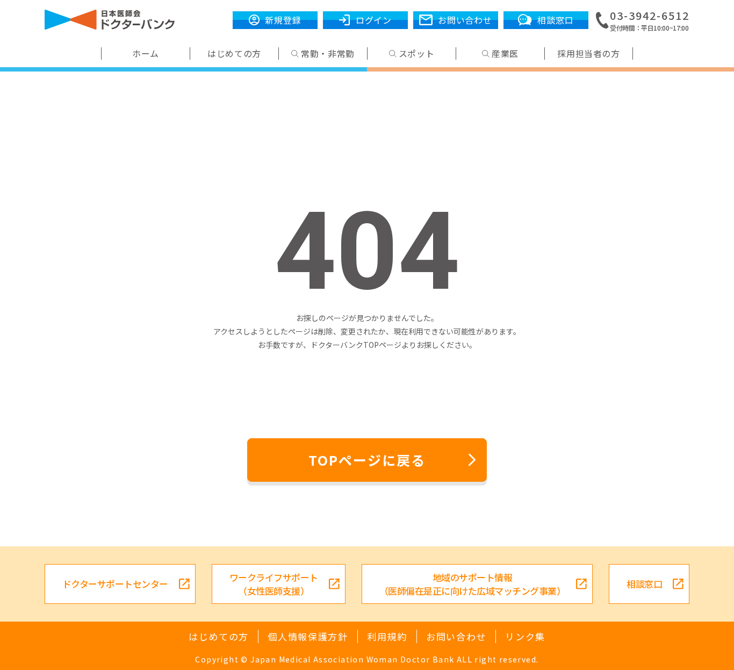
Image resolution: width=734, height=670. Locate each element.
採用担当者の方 (588, 53)
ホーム (145, 53)
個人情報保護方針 (308, 636)
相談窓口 (644, 583)
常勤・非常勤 (328, 53)
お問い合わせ (456, 636)
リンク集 (525, 636)
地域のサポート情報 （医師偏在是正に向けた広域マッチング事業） (472, 584)
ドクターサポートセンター (115, 583)
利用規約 (387, 636)
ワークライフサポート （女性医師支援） (273, 584)
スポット (417, 53)
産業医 (505, 53)
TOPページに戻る (367, 459)
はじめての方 (234, 53)
